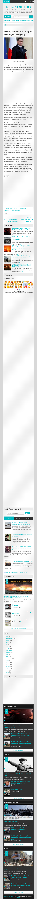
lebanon (7, 662)
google (30, 1)
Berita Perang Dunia (18, 7)
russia (7, 660)
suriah (7, 640)
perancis (18, 210)
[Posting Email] (5, 213)
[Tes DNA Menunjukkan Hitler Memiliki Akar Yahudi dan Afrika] (18, 764)
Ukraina (7, 664)
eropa (7, 210)
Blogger (18, 897)
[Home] (5, 25)
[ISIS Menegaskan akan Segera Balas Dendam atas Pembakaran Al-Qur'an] (18, 716)
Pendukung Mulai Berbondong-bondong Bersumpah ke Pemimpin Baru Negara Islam (21, 743)
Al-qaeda (8, 652)
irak (6, 644)
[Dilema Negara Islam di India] (18, 812)
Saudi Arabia (9, 650)
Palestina (8, 648)
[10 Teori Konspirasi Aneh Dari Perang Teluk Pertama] (7, 614)
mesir (7, 654)
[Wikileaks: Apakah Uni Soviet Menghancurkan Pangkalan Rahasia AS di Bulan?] (18, 587)
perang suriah (9, 638)
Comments (18, 518)
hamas (7, 671)
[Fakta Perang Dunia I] (7, 792)
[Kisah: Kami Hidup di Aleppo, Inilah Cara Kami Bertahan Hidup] (18, 858)
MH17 (7, 672)
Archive (28, 518)
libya (7, 656)
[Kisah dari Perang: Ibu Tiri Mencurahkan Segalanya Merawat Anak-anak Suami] (7, 886)
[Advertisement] (20, 86)
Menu (7, 1)
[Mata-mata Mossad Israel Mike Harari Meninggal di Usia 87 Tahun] (7, 784)
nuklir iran (8, 668)
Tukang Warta (23, 208)
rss (33, 1)
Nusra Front (9, 658)
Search (31, 16)
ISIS (11, 210)
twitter (25, 1)
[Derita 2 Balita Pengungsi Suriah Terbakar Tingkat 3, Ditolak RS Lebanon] (7, 878)
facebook (28, 1)
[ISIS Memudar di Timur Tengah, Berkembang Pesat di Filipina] (7, 830)
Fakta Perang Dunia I (16, 789)
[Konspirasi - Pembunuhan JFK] (7, 622)
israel (7, 646)
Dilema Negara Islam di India (11, 821)
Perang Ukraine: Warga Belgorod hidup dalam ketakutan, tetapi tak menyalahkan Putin (21, 548)
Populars (9, 518)
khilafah (14, 210)
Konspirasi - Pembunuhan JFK (19, 620)
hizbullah (8, 666)
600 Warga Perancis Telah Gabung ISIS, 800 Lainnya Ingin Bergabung (18, 33)
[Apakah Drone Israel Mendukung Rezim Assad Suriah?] (7, 606)
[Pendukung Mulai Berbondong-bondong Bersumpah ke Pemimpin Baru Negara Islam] (7, 744)
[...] (23, 235)
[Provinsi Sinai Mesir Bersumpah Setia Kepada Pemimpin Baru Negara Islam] (7, 736)
